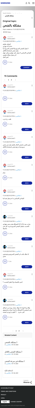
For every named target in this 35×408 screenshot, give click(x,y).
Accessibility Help (7, 388)
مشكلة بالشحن (10, 342)
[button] (29, 37)
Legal (3, 398)
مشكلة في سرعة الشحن (14, 361)
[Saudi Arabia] (5, 3)
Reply (27, 104)
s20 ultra (8, 371)
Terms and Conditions (8, 391)
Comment (26, 67)
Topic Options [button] (29, 17)
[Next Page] (15, 80)
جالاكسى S (18, 41)
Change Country (16, 402)
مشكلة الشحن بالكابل (13, 352)
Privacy (3, 394)
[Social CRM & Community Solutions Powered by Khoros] (28, 382)
